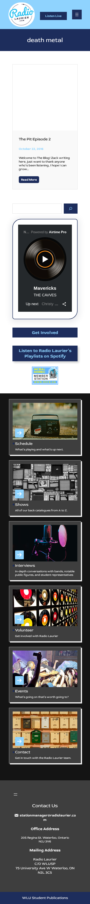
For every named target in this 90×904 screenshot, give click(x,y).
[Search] (71, 208)
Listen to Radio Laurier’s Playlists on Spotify (45, 353)
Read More (29, 180)
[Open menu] (77, 14)
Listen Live (53, 16)
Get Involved (45, 332)
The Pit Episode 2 (35, 139)
